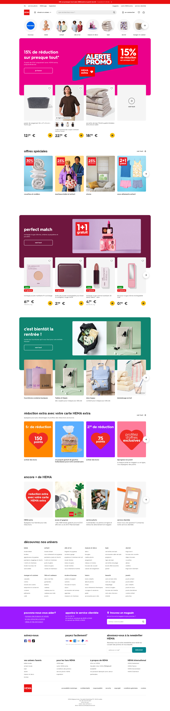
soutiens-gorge (69, 554)
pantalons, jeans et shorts (52, 557)
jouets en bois (130, 587)
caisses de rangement (92, 568)
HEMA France (132, 666)
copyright (117, 688)
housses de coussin (91, 566)
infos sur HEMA (95, 663)
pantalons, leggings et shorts (33, 560)
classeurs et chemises (72, 596)
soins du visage (110, 582)
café (25, 596)
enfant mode (28, 666)
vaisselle (26, 579)
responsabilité (97, 688)
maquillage (108, 584)
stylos (66, 587)
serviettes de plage (111, 563)
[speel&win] (69, 504)
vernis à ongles (110, 587)
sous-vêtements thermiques (94, 587)
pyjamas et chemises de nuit (74, 557)
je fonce (85, 66)
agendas (67, 593)
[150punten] (38, 443)
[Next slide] (146, 174)
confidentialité (85, 688)
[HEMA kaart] (38, 504)
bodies (26, 554)
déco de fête (48, 579)
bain (25, 669)
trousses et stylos (70, 584)
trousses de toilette (111, 590)
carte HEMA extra (62, 666)
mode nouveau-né (30, 566)
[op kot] (131, 381)
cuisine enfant (130, 593)
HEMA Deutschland (134, 669)
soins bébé (27, 568)
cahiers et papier (70, 579)
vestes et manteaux (50, 568)
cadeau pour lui (49, 590)
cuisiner (26, 590)
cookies (143, 688)
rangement (88, 560)
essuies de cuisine (30, 584)
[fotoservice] (100, 504)
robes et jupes (49, 566)
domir (26, 671)
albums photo (89, 582)
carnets (67, 582)
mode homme (69, 566)
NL (25, 6)
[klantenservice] (131, 504)
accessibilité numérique (69, 688)
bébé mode (28, 663)
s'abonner (139, 650)
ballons (46, 584)
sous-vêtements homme (72, 568)
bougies (87, 554)
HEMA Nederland (133, 663)
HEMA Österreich (133, 671)
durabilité (93, 669)
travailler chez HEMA (97, 666)
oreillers (128, 566)
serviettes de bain (111, 551)
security (108, 688)
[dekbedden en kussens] (38, 176)
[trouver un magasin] (143, 621)
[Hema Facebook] (25, 641)
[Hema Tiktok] (33, 641)
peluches (129, 596)
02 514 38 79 (69, 616)
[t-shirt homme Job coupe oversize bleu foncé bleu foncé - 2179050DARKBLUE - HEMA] (62, 124)
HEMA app (60, 663)
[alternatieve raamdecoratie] (100, 176)
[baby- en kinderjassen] (69, 176)
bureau (26, 677)
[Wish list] (139, 12)
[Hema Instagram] (29, 641)
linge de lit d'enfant (132, 568)
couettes (128, 560)
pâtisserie (27, 593)
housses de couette (132, 554)
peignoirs (108, 557)
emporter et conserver (31, 587)
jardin (86, 593)
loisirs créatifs (89, 579)
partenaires (93, 674)
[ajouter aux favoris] (49, 88)
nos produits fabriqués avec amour (101, 671)
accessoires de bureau (72, 590)
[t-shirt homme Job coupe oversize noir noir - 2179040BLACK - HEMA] (73, 124)
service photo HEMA (63, 671)
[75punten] (100, 443)
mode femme (69, 560)
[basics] (38, 381)
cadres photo (89, 557)
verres (26, 582)
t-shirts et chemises (30, 563)
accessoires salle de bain (113, 554)
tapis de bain (109, 560)
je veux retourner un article (35, 619)
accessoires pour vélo (92, 596)
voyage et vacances (91, 590)
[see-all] (131, 103)
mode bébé (28, 551)
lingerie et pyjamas (71, 551)
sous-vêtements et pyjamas (53, 554)
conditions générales (131, 688)
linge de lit (129, 551)
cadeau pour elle (49, 593)
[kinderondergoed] (131, 176)
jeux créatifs (130, 584)
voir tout (85, 241)
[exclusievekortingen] (131, 443)
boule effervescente (112, 566)
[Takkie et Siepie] (69, 381)
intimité (107, 596)
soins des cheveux (111, 593)
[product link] (38, 103)
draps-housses (130, 557)
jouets (46, 596)
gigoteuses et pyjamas (31, 557)
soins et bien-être (111, 579)
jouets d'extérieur (131, 590)
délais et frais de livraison (34, 622)
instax (87, 584)
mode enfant (48, 551)
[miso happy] (100, 381)
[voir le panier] (143, 12)
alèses (128, 563)
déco (86, 551)
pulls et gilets (48, 563)
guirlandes (47, 582)
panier (107, 568)
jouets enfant (130, 579)
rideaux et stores (90, 563)
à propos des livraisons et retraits (37, 616)
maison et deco (29, 674)
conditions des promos (64, 669)
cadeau (46, 587)
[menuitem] (25, 6)
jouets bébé (130, 582)
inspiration (60, 674)
